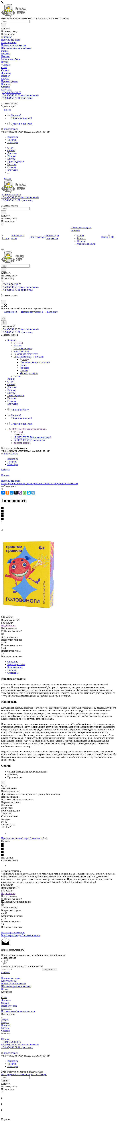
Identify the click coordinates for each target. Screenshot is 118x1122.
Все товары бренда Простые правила (20, 935)
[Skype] (29, 493)
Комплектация (15, 667)
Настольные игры (10, 978)
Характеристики (16, 664)
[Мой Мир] (12, 493)
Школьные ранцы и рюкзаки (35, 362)
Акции (4, 1019)
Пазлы (74, 483)
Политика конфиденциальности (18, 1011)
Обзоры (5, 1039)
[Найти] (3, 25)
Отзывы (5, 1030)
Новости (5, 1025)
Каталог (18, 345)
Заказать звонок (22, 442)
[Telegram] (33, 493)
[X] (16, 493)
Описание (12, 661)
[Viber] (20, 493)
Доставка (6, 1000)
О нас (4, 997)
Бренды (5, 1028)
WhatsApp (12, 142)
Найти (5, 1081)
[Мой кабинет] (2, 298)
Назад (20, 342)
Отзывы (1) (13, 672)
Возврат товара (9, 1005)
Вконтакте (12, 137)
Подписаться (50, 969)
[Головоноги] (28, 608)
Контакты (6, 1008)
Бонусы (5, 1022)
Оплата (5, 1003)
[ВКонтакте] (3, 493)
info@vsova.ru (11, 129)
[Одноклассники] (7, 493)
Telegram (11, 139)
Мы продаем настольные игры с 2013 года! (24, 1074)
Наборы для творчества (28, 483)
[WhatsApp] (24, 493)
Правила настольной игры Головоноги (21, 838)
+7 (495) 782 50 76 (11, 92)
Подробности (8, 625)
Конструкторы (8, 483)
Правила (11, 670)
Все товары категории (13, 932)
